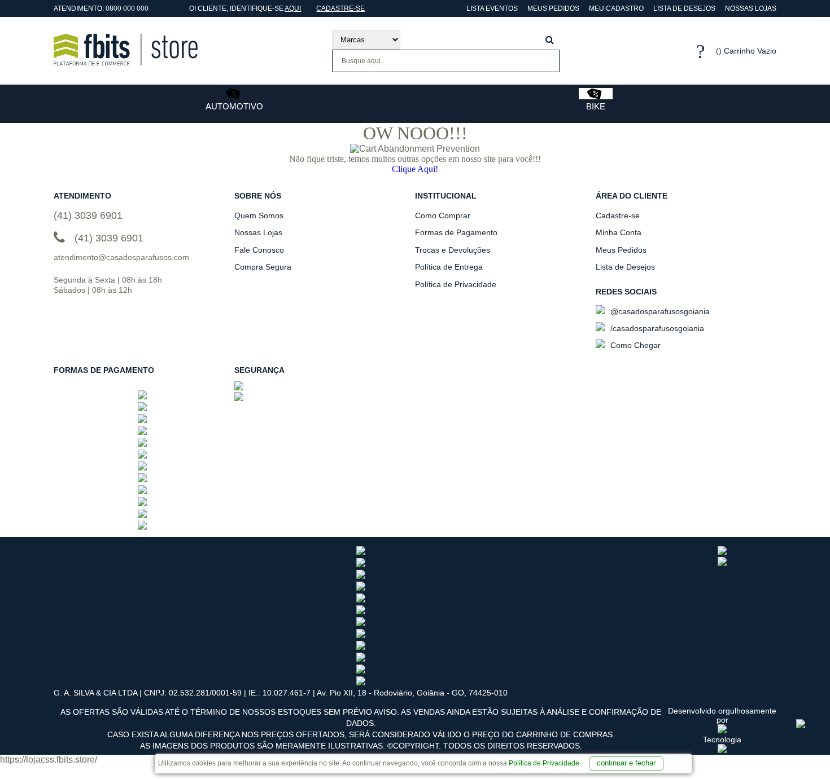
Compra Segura (262, 266)
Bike (595, 106)
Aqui (293, 8)
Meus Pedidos (553, 8)
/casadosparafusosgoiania (656, 328)
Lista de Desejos (684, 8)
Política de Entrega (449, 266)
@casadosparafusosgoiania (659, 311)
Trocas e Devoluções (452, 249)
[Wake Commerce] (722, 750)
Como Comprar (442, 215)
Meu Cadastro (616, 8)
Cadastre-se (340, 8)
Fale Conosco (259, 249)
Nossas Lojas (750, 8)
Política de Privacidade (544, 763)
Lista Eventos (491, 8)
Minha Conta (618, 232)
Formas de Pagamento (456, 232)
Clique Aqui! (415, 169)
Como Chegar (634, 345)
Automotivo (234, 106)
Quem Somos (258, 215)
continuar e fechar (626, 763)
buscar (550, 40)
